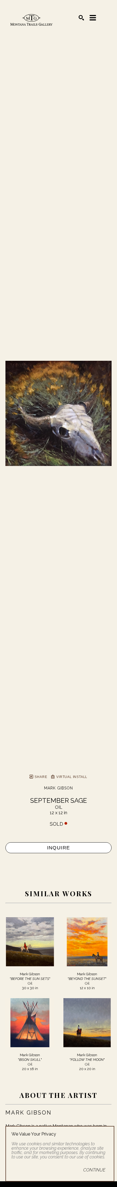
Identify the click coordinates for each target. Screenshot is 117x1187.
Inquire (58, 847)
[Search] (81, 17)
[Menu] (93, 17)
